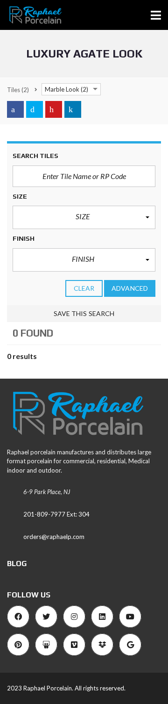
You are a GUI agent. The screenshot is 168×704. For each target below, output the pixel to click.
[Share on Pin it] (53, 109)
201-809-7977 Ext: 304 (56, 514)
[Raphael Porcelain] (31, 15)
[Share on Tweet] (34, 109)
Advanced (130, 288)
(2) (18, 89)
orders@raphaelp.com (53, 536)
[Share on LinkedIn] (72, 109)
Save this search (84, 313)
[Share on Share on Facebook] (15, 109)
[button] (84, 217)
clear (84, 288)
